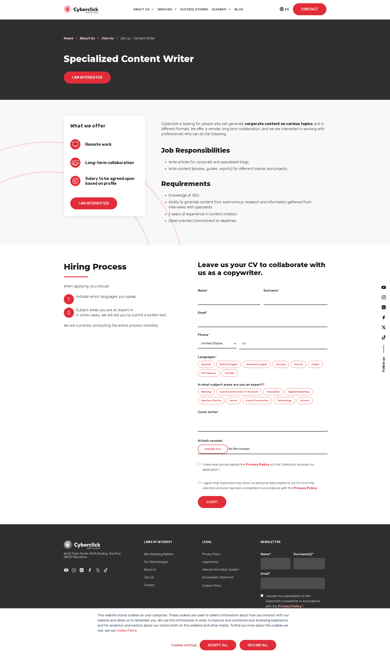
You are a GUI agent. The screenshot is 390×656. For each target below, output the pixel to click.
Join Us (107, 38)
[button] (383, 287)
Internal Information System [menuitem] (220, 569)
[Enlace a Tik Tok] (106, 570)
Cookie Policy (126, 630)
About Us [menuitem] (150, 569)
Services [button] (165, 9)
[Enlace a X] (97, 570)
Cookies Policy (211, 585)
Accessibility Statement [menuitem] (218, 577)
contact (309, 9)
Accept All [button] (218, 645)
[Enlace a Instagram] (74, 570)
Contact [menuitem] (149, 585)
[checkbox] (262, 369)
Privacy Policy (257, 464)
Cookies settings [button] (184, 645)
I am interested (87, 77)
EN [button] (287, 9)
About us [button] (141, 9)
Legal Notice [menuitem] (210, 562)
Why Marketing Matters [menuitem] (158, 554)
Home (69, 38)
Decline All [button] (258, 645)
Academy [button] (220, 9)
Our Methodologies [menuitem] (156, 562)
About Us (87, 38)
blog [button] (239, 9)
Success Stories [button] (194, 9)
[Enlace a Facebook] (89, 570)
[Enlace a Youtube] (66, 570)
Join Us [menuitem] (149, 577)
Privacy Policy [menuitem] (211, 554)
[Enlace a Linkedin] (81, 570)
